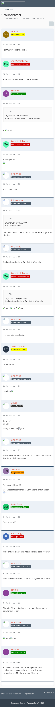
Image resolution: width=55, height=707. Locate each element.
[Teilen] (51, 23)
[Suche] (38, 3)
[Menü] (51, 3)
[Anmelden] (45, 3)
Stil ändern (49, 692)
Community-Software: (27, 703)
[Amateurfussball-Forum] (13, 3)
